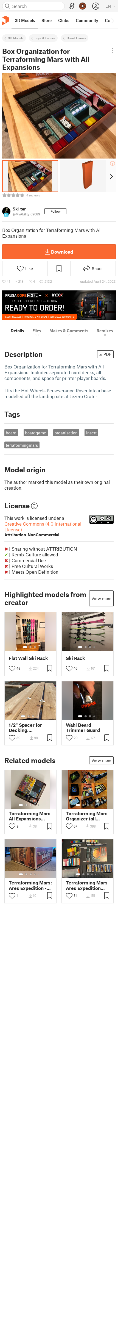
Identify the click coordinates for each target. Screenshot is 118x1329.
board (11, 432)
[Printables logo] (5, 20)
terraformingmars (22, 445)
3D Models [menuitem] (25, 20)
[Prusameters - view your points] (82, 6)
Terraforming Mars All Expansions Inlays (29, 816)
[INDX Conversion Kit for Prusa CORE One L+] (59, 305)
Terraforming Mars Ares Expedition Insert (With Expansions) (87, 885)
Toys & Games (45, 38)
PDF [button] (107, 354)
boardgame (35, 432)
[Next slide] (111, 176)
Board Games (76, 38)
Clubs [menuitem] (63, 20)
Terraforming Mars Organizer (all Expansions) (87, 816)
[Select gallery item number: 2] (30, 647)
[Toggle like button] (12, 668)
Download (62, 251)
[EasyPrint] (72, 6)
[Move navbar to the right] (112, 20)
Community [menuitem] (87, 20)
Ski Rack (75, 658)
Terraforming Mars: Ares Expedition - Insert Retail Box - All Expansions (30, 885)
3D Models (16, 38)
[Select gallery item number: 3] (35, 647)
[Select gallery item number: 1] (25, 647)
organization (66, 432)
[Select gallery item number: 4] (94, 647)
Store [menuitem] (46, 20)
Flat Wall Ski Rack (28, 658)
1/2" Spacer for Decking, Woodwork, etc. (26, 727)
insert (91, 432)
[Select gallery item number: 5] (39, 805)
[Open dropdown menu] (113, 50)
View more (101, 598)
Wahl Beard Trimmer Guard (83, 727)
